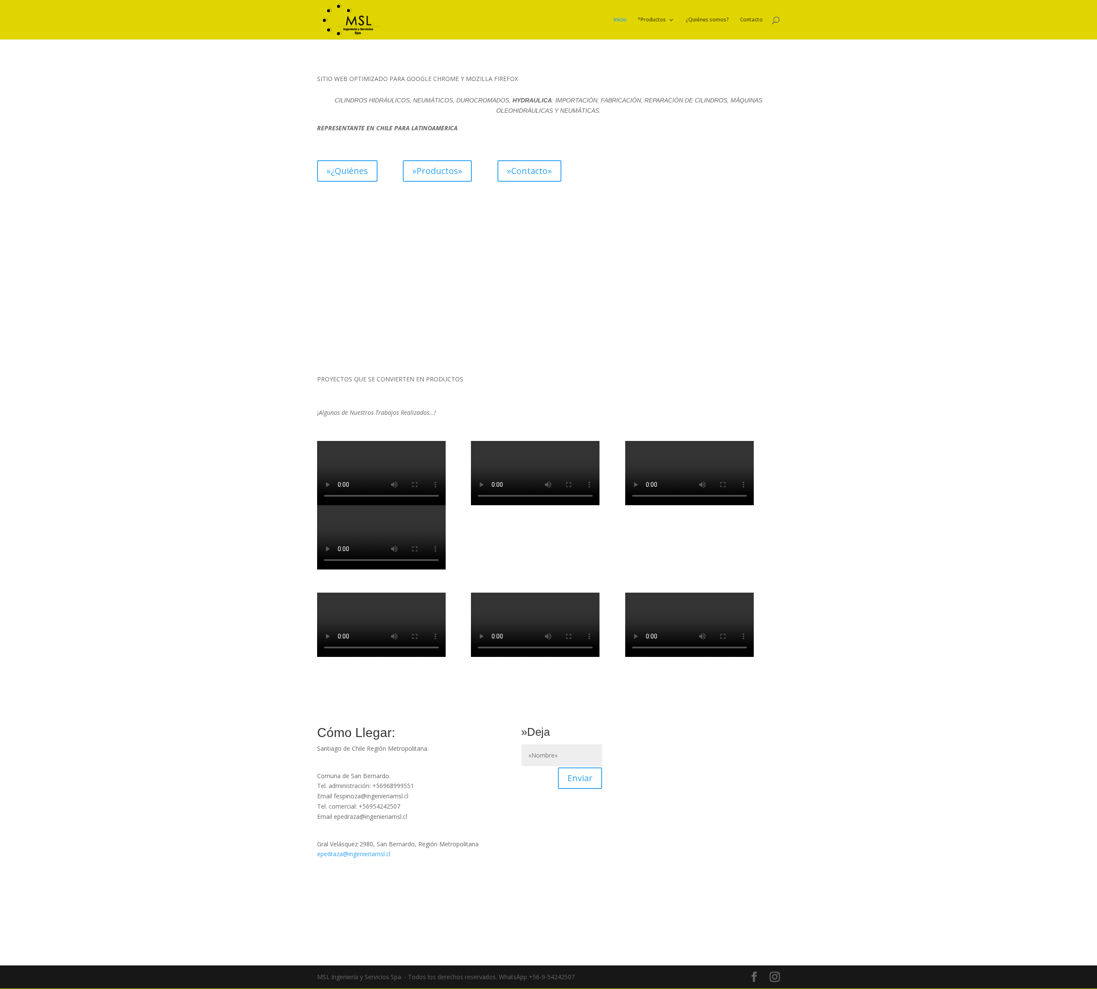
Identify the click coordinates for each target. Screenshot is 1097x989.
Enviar (580, 778)
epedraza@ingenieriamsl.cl (353, 854)
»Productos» (437, 171)
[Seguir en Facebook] (324, 871)
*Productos (652, 20)
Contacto (751, 20)
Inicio (620, 20)
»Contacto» (529, 171)
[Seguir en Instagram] (345, 871)
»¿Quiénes (347, 171)
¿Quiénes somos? (707, 20)
